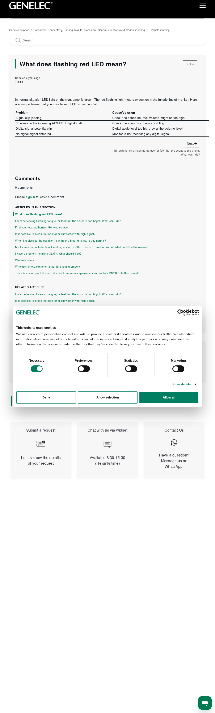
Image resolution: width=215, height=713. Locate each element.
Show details (181, 384)
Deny (46, 397)
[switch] (84, 368)
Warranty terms (24, 260)
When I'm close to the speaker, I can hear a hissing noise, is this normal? (60, 240)
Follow (190, 64)
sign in (30, 197)
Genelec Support (19, 30)
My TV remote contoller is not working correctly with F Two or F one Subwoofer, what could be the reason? (81, 247)
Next (190, 143)
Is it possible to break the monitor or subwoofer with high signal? (55, 234)
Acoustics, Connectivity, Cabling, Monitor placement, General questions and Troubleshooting (90, 30)
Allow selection (107, 397)
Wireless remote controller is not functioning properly (48, 266)
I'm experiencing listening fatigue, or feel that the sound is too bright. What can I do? (68, 221)
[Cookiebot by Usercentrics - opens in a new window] (180, 312)
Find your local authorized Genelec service (41, 227)
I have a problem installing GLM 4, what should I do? (48, 253)
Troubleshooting (160, 30)
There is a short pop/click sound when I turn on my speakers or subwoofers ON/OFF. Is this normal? (77, 273)
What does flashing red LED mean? (39, 214)
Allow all (169, 397)
